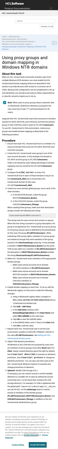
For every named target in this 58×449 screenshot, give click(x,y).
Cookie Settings (18, 445)
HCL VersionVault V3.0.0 (13, 13)
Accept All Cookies (37, 445)
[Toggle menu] (53, 13)
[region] (29, 431)
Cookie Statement (31, 435)
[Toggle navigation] (51, 8)
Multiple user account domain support (16, 44)
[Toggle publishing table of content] (54, 43)
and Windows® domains (18, 42)
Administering (14, 37)
